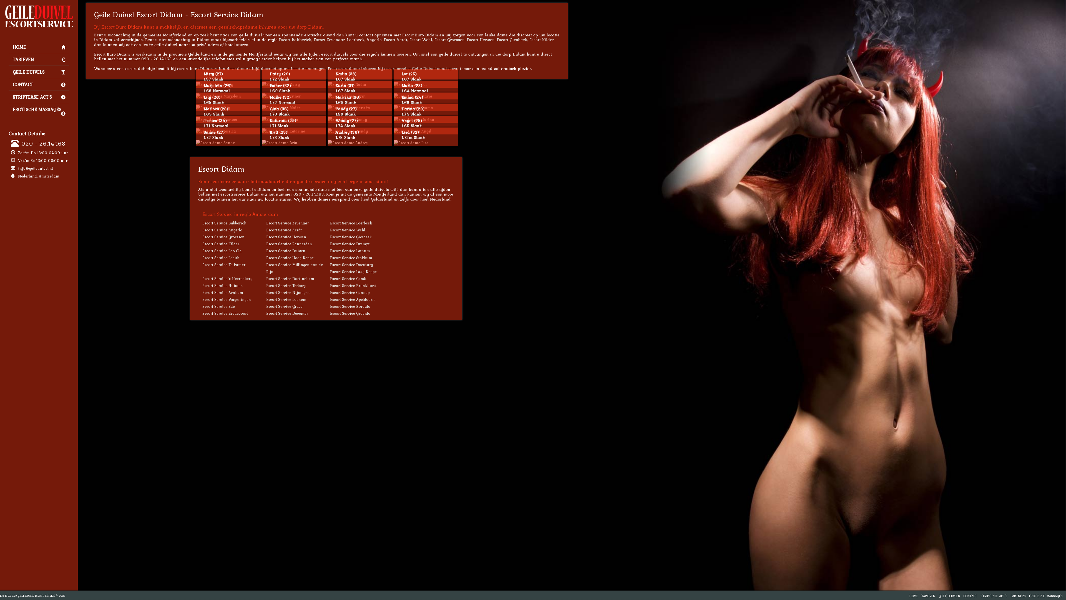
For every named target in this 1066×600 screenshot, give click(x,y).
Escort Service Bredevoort (225, 313)
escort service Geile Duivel (410, 68)
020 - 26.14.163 (43, 143)
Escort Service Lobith (221, 258)
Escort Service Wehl (347, 230)
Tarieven (23, 59)
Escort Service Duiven (285, 251)
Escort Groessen (449, 39)
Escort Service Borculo (350, 306)
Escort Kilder (541, 39)
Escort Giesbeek (512, 39)
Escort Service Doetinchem (290, 278)
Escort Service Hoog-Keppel (290, 258)
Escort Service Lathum (350, 251)
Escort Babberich (295, 39)
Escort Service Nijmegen (288, 292)
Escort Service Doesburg (351, 265)
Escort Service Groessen (223, 237)
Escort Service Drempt (349, 244)
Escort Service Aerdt (284, 230)
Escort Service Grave (284, 306)
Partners (1018, 596)
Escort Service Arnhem (222, 292)
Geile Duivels (29, 72)
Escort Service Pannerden (289, 244)
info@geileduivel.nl (35, 168)
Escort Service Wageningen (226, 299)
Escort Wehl (420, 39)
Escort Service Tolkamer (223, 265)
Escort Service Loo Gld (222, 251)
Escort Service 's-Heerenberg (227, 278)
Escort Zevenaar (329, 39)
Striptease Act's (32, 97)
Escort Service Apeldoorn (352, 299)
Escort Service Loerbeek (351, 223)
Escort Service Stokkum (351, 258)
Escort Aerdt (395, 39)
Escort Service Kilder (220, 244)
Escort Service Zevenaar (287, 223)
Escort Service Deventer (287, 313)
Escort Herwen (481, 39)
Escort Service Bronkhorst (353, 285)
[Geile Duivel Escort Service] (38, 7)
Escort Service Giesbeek (351, 237)
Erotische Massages (37, 109)
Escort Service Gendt (348, 278)
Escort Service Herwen (286, 237)
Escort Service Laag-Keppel (354, 271)
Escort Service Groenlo (350, 313)
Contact (23, 84)
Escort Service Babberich (224, 223)
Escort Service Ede (218, 306)
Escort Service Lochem (286, 299)
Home (19, 47)
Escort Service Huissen (222, 285)
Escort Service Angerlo (222, 230)
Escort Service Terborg (286, 285)
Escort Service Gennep (350, 292)
